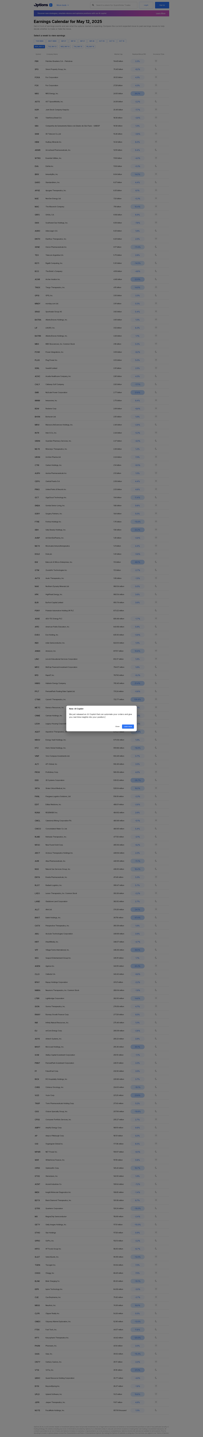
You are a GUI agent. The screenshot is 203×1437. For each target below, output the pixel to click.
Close (117, 726)
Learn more (128, 726)
